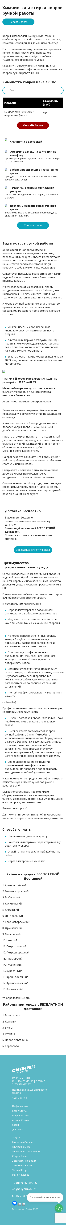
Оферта (16, 1092)
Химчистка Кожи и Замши (26, 1151)
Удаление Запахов (22, 1165)
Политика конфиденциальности (29, 1089)
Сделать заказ (18, 22)
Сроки (15, 1124)
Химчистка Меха (21, 1146)
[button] (59, 1208)
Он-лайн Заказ (33, 125)
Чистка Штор (19, 1170)
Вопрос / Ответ (20, 1115)
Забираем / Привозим (24, 1160)
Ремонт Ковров (20, 1174)
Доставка (17, 1129)
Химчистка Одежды (22, 1142)
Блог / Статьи (19, 1110)
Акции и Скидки (20, 1120)
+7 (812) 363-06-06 (24, 1183)
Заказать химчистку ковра (33, 549)
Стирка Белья (19, 1156)
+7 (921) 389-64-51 (24, 1189)
